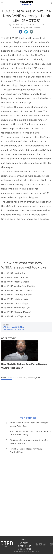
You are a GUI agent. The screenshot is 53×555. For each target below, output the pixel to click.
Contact (24, 542)
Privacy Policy (24, 545)
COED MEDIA (20, 551)
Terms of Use (24, 549)
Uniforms (31, 378)
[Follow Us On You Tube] (51, 544)
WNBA (39, 378)
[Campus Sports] (26, 3)
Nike (24, 378)
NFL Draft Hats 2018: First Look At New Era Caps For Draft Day (13, 329)
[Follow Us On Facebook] (36, 544)
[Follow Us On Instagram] (44, 544)
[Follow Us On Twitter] (40, 544)
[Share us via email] (31, 32)
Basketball (17, 378)
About (24, 539)
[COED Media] (6, 546)
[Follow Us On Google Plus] (47, 544)
